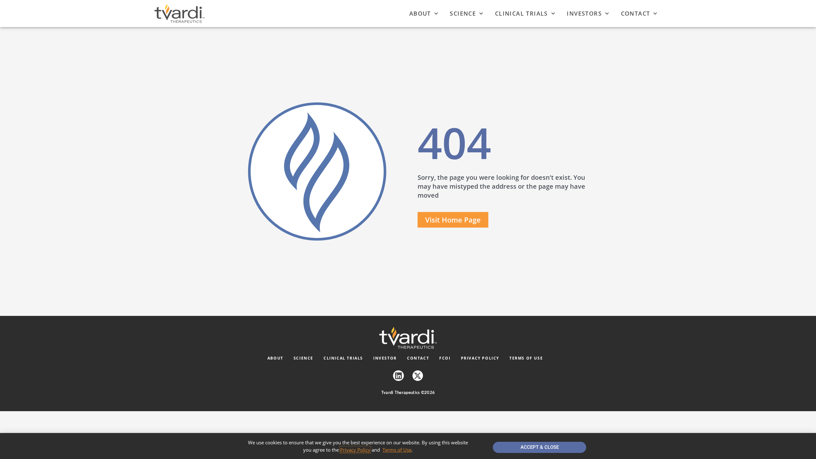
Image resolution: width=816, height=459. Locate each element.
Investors (584, 13)
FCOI (444, 358)
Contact (635, 13)
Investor (385, 358)
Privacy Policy (480, 358)
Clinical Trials (521, 13)
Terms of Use (526, 358)
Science (463, 13)
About (420, 13)
